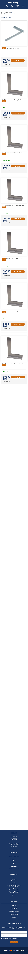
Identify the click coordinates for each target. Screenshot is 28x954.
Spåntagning (14, 907)
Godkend (14, 942)
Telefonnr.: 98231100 (14, 844)
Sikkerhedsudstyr (14, 913)
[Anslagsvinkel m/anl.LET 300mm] (14, 33)
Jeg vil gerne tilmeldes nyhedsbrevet (10, 938)
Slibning (14, 905)
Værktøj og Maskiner (14, 911)
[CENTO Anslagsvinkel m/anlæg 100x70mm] (14, 137)
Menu (23, 6)
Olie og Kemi (14, 916)
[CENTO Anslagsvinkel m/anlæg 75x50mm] (14, 85)
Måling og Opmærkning (14, 910)
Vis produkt (18, 60)
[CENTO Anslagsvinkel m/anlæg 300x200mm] (14, 349)
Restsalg (14, 917)
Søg (7, 6)
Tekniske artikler (14, 914)
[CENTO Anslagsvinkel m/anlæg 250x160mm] (14, 296)
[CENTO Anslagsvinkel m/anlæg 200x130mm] (14, 243)
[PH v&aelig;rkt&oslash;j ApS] (14, 3)
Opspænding (14, 908)
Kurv (17, 6)
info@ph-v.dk (14, 846)
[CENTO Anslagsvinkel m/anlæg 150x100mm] (14, 190)
